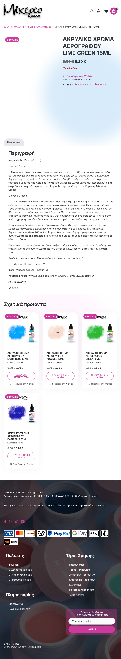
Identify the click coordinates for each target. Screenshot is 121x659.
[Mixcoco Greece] (23, 11)
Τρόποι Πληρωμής (79, 569)
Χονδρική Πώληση (19, 608)
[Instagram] (11, 521)
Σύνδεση (14, 564)
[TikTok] (16, 521)
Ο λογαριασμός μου (20, 569)
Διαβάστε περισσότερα (21, 375)
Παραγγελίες (76, 564)
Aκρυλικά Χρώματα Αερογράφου (37, 27)
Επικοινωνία (16, 603)
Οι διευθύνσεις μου (20, 579)
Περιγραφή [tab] (14, 142)
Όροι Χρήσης (77, 594)
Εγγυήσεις (75, 584)
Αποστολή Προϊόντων (82, 574)
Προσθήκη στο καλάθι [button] (60, 375)
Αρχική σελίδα (13, 27)
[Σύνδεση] (98, 11)
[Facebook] (5, 521)
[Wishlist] (106, 11)
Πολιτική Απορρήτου (81, 589)
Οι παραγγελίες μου (20, 574)
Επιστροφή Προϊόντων (82, 579)
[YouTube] (22, 521)
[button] (78, 76)
